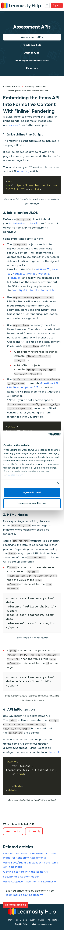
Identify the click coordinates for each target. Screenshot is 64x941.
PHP (29, 273)
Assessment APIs (32, 37)
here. (52, 752)
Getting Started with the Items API (25, 871)
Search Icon (47, 5)
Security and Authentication (21, 876)
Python (42, 273)
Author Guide (37, 920)
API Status (53, 920)
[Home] (21, 5)
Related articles (15, 904)
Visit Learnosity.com (42, 924)
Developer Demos (17, 920)
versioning (23, 171)
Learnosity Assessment (35, 86)
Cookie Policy (15, 475)
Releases (32, 68)
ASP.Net (41, 269)
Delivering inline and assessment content (27, 90)
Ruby (14, 277)
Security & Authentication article (33, 290)
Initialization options (22, 223)
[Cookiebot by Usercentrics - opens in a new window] (48, 435)
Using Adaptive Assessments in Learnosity (30, 881)
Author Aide (32, 52)
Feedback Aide (32, 45)
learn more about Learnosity (24, 894)
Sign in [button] (56, 5)
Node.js (17, 273)
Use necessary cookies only (32, 503)
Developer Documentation (32, 60)
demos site (13, 125)
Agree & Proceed (32, 492)
